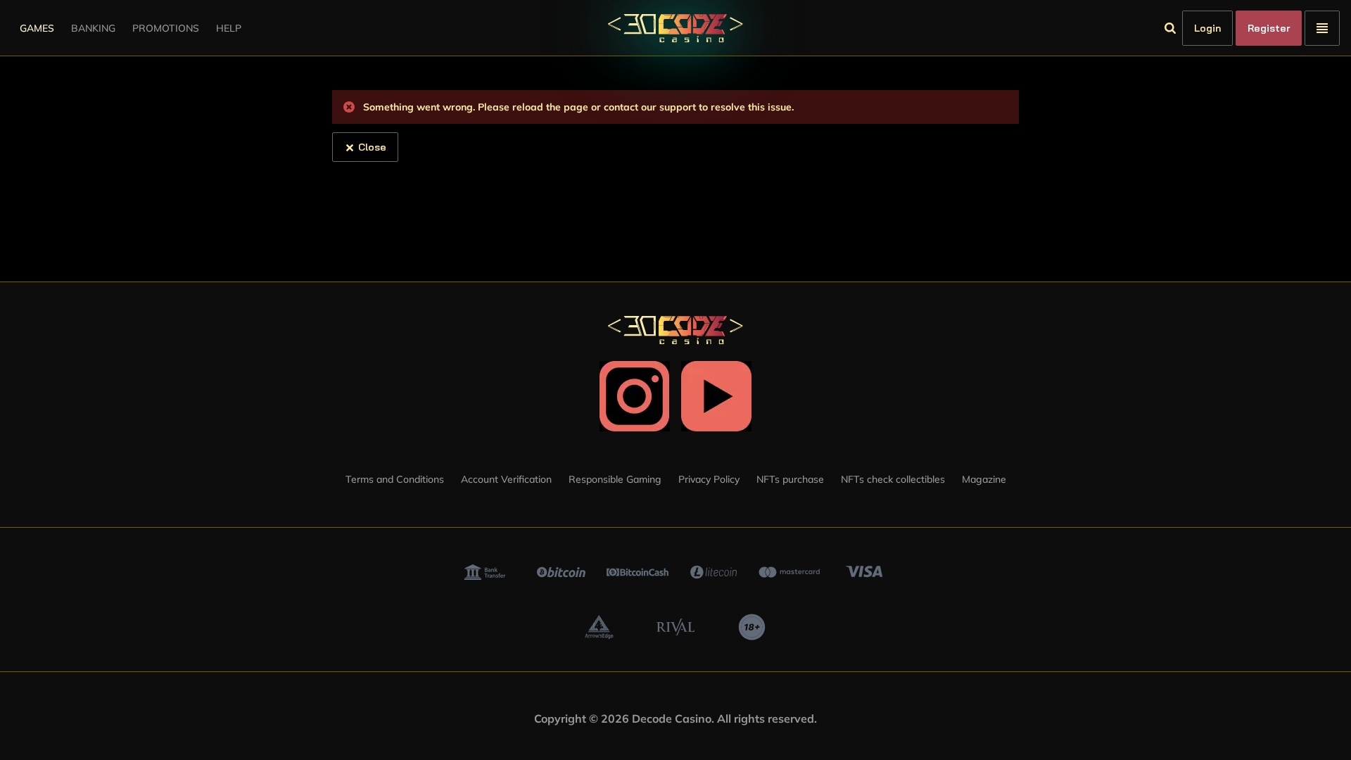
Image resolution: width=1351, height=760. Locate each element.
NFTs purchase (790, 479)
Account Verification (506, 479)
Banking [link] (93, 28)
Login (1207, 28)
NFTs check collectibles (893, 479)
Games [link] (37, 28)
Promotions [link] (165, 28)
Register (1269, 28)
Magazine (984, 479)
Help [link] (228, 28)
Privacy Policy (709, 479)
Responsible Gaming (615, 479)
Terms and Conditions (394, 479)
